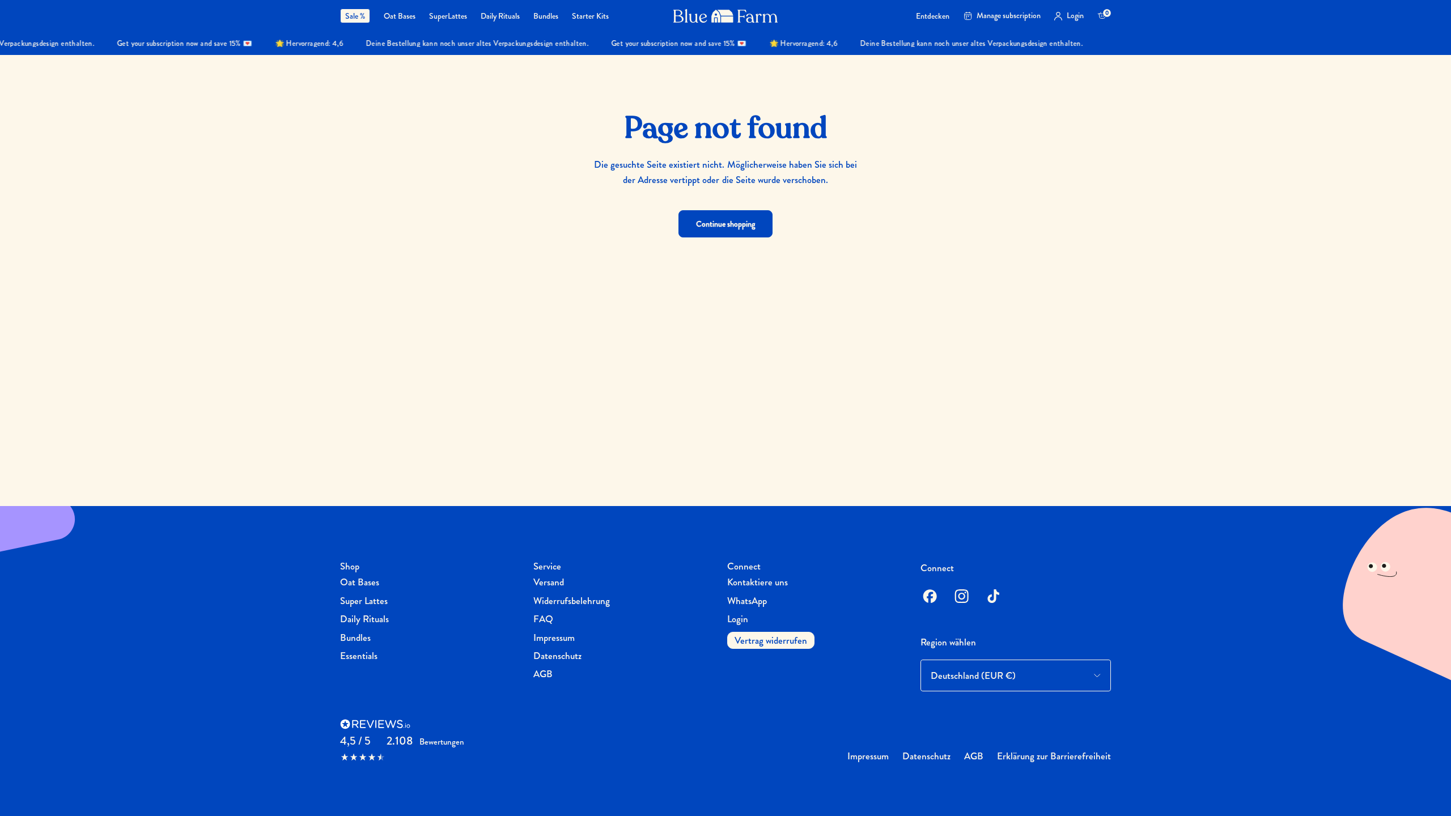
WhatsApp (747, 600)
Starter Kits (590, 16)
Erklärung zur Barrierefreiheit (1054, 756)
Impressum (554, 637)
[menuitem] (358, 16)
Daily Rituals (500, 16)
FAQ (543, 618)
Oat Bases (399, 16)
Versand (548, 582)
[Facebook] (929, 596)
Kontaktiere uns (757, 582)
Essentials (358, 655)
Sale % (355, 16)
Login (737, 618)
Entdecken (932, 16)
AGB (543, 673)
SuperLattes (448, 16)
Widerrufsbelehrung (571, 600)
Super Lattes (364, 600)
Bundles (545, 16)
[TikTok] (993, 596)
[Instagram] (961, 596)
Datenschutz (557, 655)
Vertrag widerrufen (771, 640)
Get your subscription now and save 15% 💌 (174, 43)
